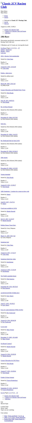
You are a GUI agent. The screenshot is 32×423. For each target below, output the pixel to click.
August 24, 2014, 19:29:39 (8, 354)
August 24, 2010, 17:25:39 (8, 270)
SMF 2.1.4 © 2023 (9, 417)
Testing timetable (5, 174)
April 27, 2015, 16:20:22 (8, 303)
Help (5, 416)
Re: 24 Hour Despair (6, 107)
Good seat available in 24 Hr (9, 208)
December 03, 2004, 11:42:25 (9, 134)
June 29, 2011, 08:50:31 (7, 100)
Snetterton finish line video (8, 259)
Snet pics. (3, 124)
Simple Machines (20, 417)
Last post (3, 53)
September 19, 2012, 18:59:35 (9, 388)
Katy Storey (10, 296)
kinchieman (10, 262)
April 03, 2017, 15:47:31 (8, 202)
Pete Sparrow (10, 279)
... (17, 48)
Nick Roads (10, 93)
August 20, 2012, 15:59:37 (8, 185)
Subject (3, 49)
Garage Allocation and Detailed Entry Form (13, 90)
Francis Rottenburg (12, 380)
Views (8, 51)
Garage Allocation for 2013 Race (10, 360)
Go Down (3, 48)
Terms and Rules (12, 416)
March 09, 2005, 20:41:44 (8, 83)
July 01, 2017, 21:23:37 (7, 219)
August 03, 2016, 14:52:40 (8, 67)
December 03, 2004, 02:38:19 (9, 151)
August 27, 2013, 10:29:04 (8, 371)
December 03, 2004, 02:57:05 (9, 117)
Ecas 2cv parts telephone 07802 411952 (12, 310)
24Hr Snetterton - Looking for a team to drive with (15, 191)
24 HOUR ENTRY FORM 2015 (10, 293)
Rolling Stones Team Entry (8, 225)
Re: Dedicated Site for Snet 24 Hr (10, 140)
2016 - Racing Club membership (10, 56)
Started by (9, 49)
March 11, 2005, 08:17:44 (8, 236)
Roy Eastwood (11, 313)
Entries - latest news (6, 73)
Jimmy (8, 194)
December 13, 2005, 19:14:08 (9, 337)
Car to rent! (4, 326)
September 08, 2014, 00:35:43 (9, 286)
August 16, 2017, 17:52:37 (8, 253)
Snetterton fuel (5, 242)
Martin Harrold (11, 211)
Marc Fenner (10, 330)
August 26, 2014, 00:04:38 (8, 320)
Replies (3, 51)
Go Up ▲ (21, 416)
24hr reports (4, 157)
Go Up (3, 393)
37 (19, 48)
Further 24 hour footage (7, 377)
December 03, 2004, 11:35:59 (9, 168)
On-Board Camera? (6, 343)
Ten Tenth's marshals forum (8, 276)
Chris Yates (10, 59)
